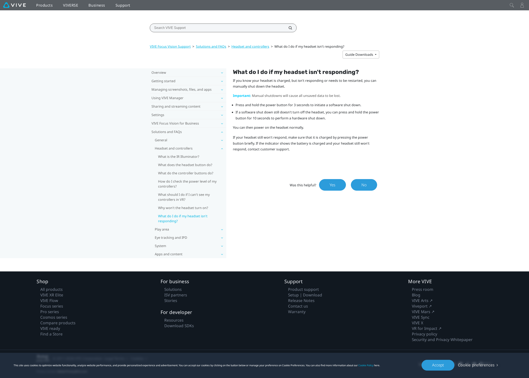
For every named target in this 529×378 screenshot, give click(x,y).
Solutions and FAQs (211, 46)
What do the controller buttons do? (185, 173)
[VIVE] (14, 5)
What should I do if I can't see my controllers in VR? (184, 197)
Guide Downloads (359, 54)
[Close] (512, 5)
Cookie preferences (476, 365)
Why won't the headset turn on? (183, 208)
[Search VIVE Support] (288, 28)
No (364, 185)
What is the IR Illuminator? (178, 156)
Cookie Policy (365, 365)
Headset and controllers (250, 46)
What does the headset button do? (185, 165)
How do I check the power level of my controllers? (187, 184)
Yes (332, 185)
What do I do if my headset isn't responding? (182, 218)
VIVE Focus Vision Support (170, 46)
